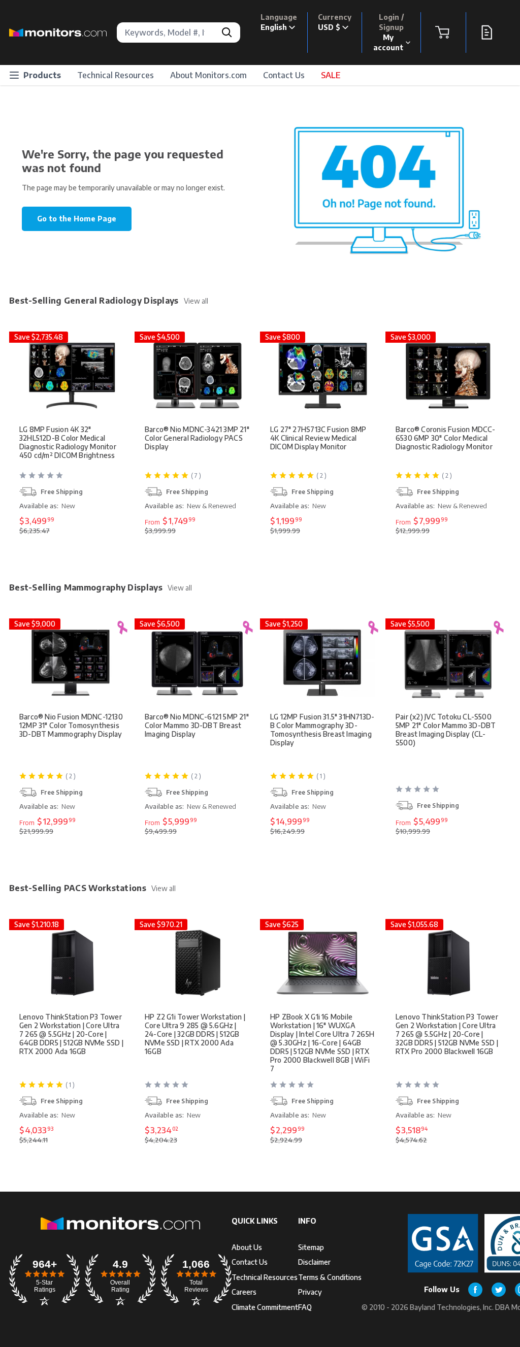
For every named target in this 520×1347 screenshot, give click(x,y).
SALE (330, 75)
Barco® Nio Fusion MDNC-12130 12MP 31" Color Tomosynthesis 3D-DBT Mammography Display (71, 725)
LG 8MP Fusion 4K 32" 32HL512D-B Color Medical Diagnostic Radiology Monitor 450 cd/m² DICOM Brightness (67, 442)
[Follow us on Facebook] (475, 1290)
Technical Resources (115, 75)
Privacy (310, 1292)
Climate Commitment (265, 1307)
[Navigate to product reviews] (73, 479)
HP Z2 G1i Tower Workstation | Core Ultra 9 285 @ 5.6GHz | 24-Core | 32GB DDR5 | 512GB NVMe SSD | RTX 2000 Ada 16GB (195, 1034)
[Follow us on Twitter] (499, 1290)
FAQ (305, 1307)
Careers (244, 1292)
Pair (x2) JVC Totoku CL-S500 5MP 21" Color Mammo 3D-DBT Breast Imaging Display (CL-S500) (446, 729)
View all (196, 301)
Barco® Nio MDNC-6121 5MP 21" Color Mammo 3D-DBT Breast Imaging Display (197, 725)
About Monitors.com (208, 75)
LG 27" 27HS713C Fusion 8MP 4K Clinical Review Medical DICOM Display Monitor (318, 438)
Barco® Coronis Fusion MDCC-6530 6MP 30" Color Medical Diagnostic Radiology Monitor (446, 438)
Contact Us (284, 75)
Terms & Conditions (330, 1277)
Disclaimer (314, 1262)
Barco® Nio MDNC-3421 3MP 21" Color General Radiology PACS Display (197, 438)
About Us (247, 1247)
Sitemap (311, 1247)
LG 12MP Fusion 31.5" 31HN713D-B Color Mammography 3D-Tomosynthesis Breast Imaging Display (322, 729)
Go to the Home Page (76, 218)
